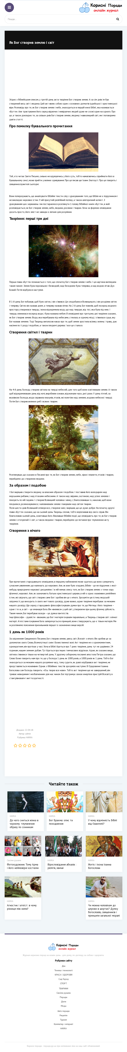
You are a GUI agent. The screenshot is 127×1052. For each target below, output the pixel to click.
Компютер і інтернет (63, 1024)
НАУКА (29, 737)
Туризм (63, 1019)
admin (28, 733)
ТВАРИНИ (63, 988)
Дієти (63, 1001)
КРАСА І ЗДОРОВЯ (63, 974)
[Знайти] (118, 19)
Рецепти (63, 1015)
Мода (63, 1006)
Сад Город (64, 979)
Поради (63, 997)
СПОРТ (63, 983)
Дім (63, 966)
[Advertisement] (63, 76)
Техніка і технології (63, 970)
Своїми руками (64, 992)
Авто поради (63, 1011)
